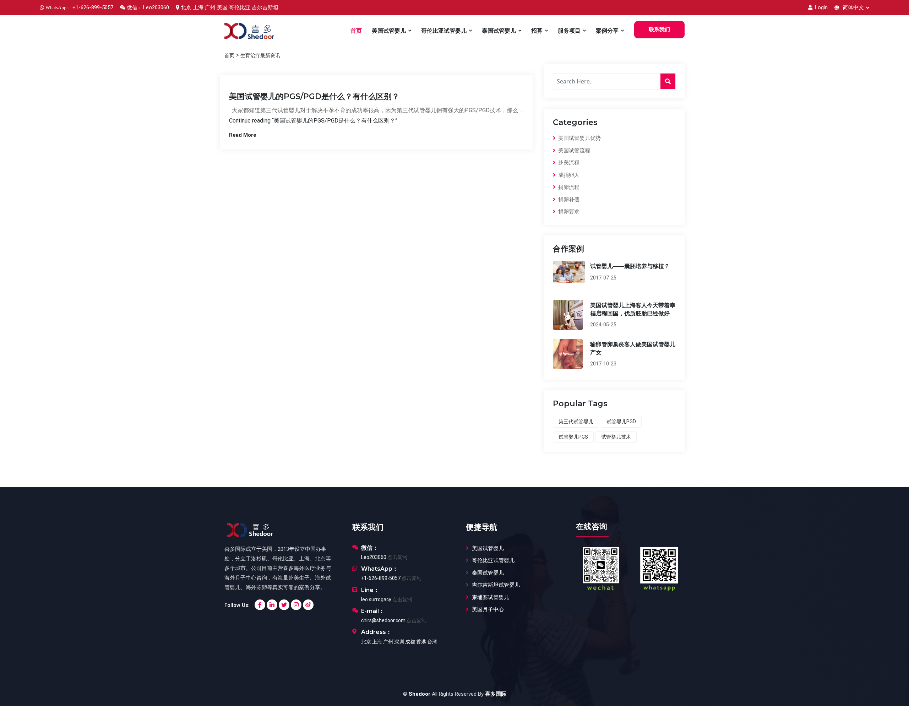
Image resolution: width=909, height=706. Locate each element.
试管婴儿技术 (616, 437)
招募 (537, 30)
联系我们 (659, 29)
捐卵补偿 (568, 199)
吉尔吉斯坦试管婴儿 (496, 585)
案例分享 (607, 30)
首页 (356, 30)
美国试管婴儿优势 (579, 138)
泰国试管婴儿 (499, 30)
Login (820, 7)
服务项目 (569, 30)
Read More (242, 135)
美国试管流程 (573, 150)
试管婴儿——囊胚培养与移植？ (630, 266)
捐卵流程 (568, 187)
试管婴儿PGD (621, 421)
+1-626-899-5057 (381, 578)
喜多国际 (495, 694)
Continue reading (313, 120)
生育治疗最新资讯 (260, 55)
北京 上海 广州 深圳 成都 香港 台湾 (399, 642)
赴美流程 (568, 162)
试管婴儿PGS (573, 437)
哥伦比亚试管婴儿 (444, 30)
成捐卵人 (568, 175)
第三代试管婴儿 (576, 421)
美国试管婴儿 (389, 30)
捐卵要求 (568, 211)
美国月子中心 (488, 609)
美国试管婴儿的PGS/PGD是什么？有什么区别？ (314, 96)
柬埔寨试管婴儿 (490, 597)
